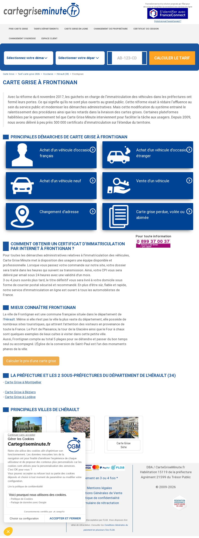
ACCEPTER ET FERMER (65, 518)
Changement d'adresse (22, 38)
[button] (8, 531)
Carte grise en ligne (76, 29)
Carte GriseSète (124, 445)
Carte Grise (8, 74)
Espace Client (49, 38)
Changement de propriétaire (110, 29)
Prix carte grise (18, 29)
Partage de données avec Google (28, 502)
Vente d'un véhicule (152, 181)
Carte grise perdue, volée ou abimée (160, 214)
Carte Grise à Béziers (20, 392)
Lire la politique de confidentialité (25, 486)
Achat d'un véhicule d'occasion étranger (162, 153)
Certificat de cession (146, 29)
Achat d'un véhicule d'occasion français (66, 153)
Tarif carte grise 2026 (29, 74)
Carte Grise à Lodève (20, 397)
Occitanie (48, 74)
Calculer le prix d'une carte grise (31, 361)
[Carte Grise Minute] (66, 10)
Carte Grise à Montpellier (23, 382)
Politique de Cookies (22, 499)
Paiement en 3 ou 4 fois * (99, 478)
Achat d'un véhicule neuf (60, 181)
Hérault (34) (63, 74)
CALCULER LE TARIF (172, 58)
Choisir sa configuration (24, 518)
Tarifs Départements (46, 29)
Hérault (9, 319)
